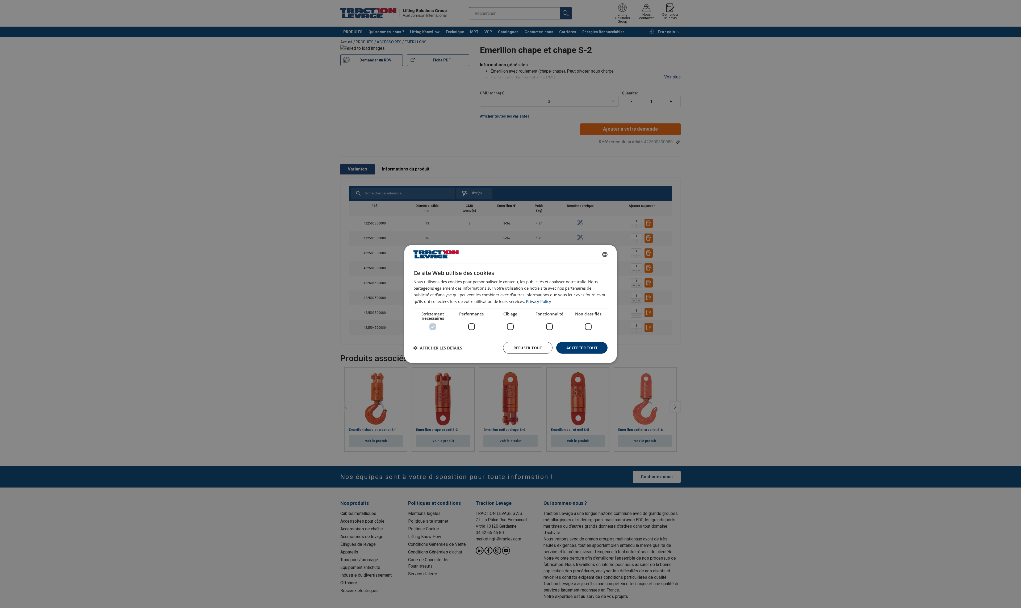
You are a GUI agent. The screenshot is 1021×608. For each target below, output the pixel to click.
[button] (437, 348)
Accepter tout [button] (581, 347)
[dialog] (510, 304)
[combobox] (605, 254)
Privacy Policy (538, 301)
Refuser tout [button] (527, 347)
